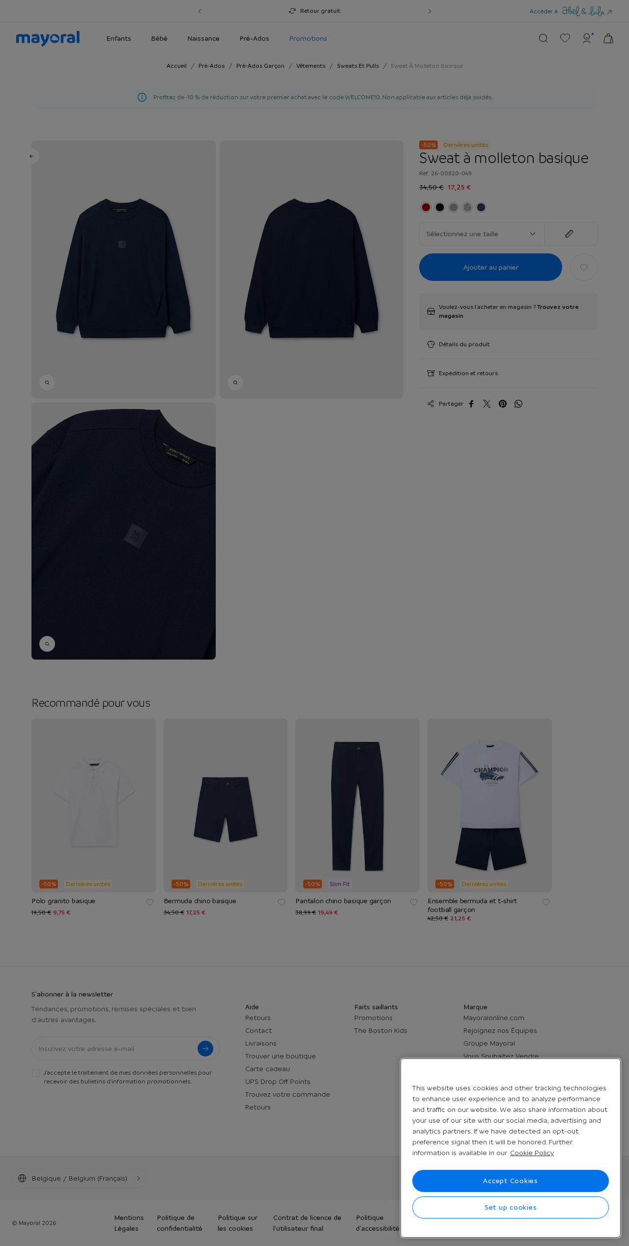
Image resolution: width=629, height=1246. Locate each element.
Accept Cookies (510, 1180)
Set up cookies (511, 1207)
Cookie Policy (532, 1152)
